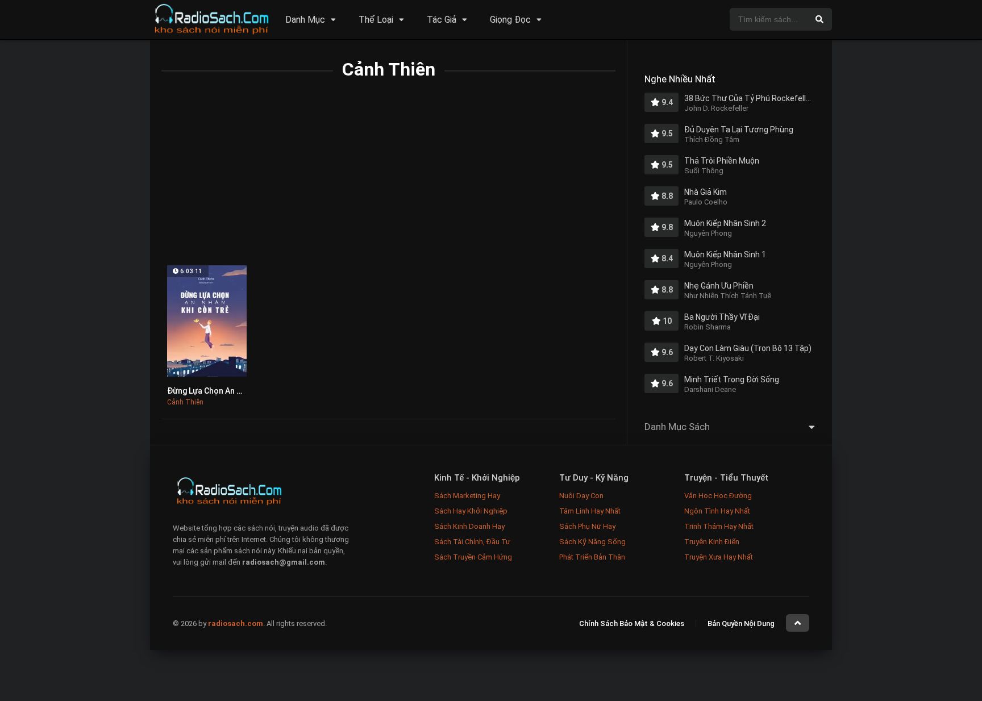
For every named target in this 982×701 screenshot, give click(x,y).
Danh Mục (305, 19)
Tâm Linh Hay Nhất (590, 511)
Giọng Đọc (510, 19)
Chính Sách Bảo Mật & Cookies (631, 623)
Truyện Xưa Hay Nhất (718, 557)
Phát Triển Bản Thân (592, 557)
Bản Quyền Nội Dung (741, 623)
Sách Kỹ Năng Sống (592, 541)
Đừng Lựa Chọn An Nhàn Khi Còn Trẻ (234, 390)
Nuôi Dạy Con (581, 495)
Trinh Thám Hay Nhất (719, 526)
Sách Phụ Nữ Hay (587, 526)
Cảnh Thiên (185, 402)
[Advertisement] (388, 180)
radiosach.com (235, 623)
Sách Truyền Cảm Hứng (473, 557)
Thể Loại (376, 19)
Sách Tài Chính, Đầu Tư (472, 541)
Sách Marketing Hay (467, 495)
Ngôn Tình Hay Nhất (717, 511)
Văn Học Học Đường (718, 495)
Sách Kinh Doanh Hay (469, 526)
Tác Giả (441, 19)
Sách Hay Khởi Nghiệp (470, 511)
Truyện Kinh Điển (711, 541)
